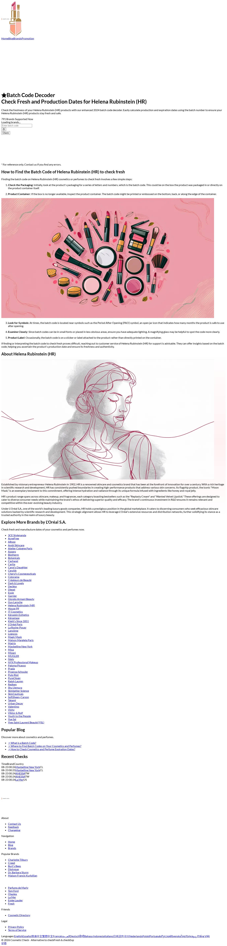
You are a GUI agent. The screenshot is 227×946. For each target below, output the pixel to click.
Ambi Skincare (16, 545)
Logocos (12, 633)
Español (27, 936)
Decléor (12, 586)
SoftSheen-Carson (18, 697)
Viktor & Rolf (15, 712)
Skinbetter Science (18, 690)
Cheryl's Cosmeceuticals (22, 573)
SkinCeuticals (15, 693)
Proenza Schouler (18, 671)
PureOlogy (14, 678)
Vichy (11, 709)
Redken (12, 684)
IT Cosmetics (15, 611)
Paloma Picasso (17, 665)
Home (4, 38)
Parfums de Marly (18, 887)
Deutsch (74, 936)
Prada (11, 668)
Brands (17, 38)
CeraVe (12, 570)
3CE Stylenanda (17, 535)
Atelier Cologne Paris (20, 548)
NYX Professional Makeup (23, 662)
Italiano (108, 936)
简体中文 (37, 936)
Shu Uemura (15, 687)
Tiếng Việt (204, 936)
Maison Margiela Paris (21, 640)
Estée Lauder (15, 900)
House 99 (13, 608)
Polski (145, 936)
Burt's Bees (14, 866)
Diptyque (13, 869)
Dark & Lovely (16, 583)
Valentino (13, 706)
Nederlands (135, 936)
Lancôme (13, 630)
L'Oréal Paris (15, 624)
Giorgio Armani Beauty (21, 599)
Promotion (28, 38)
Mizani (12, 652)
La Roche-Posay (17, 627)
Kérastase (13, 618)
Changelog (14, 830)
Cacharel (13, 561)
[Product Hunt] (5, 943)
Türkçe (189, 936)
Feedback (13, 826)
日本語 (117, 936)
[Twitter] (2, 943)
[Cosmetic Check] (11, 35)
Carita (11, 564)
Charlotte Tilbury (18, 859)
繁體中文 (47, 936)
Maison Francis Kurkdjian (22, 875)
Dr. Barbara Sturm (18, 872)
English (18, 936)
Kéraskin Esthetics (18, 614)
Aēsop (11, 541)
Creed (11, 862)
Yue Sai (12, 719)
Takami (12, 700)
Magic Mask (15, 636)
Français (57, 936)
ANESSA (20, 773)
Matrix (12, 643)
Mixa (11, 649)
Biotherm (13, 554)
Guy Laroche (15, 602)
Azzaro (12, 551)
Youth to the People (19, 716)
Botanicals (14, 557)
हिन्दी (81, 936)
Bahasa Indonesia (94, 936)
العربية (66, 936)
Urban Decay (15, 703)
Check (6, 133)
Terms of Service (17, 930)
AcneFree (13, 538)
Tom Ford (13, 890)
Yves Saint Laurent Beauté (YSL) (26, 722)
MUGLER (13, 655)
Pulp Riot (13, 674)
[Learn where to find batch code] (3, 129)
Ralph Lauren (15, 681)
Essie (11, 592)
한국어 (125, 936)
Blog (10, 38)
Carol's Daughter (18, 567)
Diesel (11, 589)
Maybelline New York (20, 646)
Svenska (176, 936)
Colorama (13, 576)
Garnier (12, 595)
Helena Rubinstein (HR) (21, 605)
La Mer (19, 779)
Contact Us (14, 823)
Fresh (11, 903)
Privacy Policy (16, 926)
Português (155, 936)
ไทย (183, 936)
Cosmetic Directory (19, 915)
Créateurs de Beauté (19, 580)
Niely (11, 659)
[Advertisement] (113, 65)
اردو (195, 936)
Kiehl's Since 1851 (18, 621)
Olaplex (12, 894)
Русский (166, 936)
